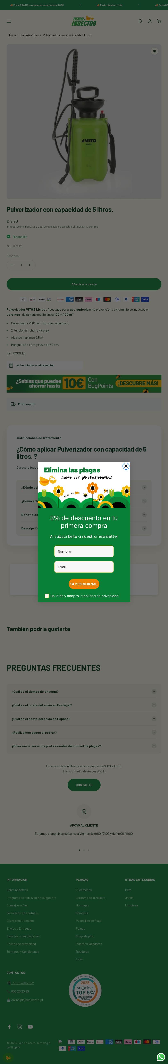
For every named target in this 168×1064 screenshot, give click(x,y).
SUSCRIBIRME (84, 584)
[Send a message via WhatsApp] (161, 1057)
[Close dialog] (126, 466)
